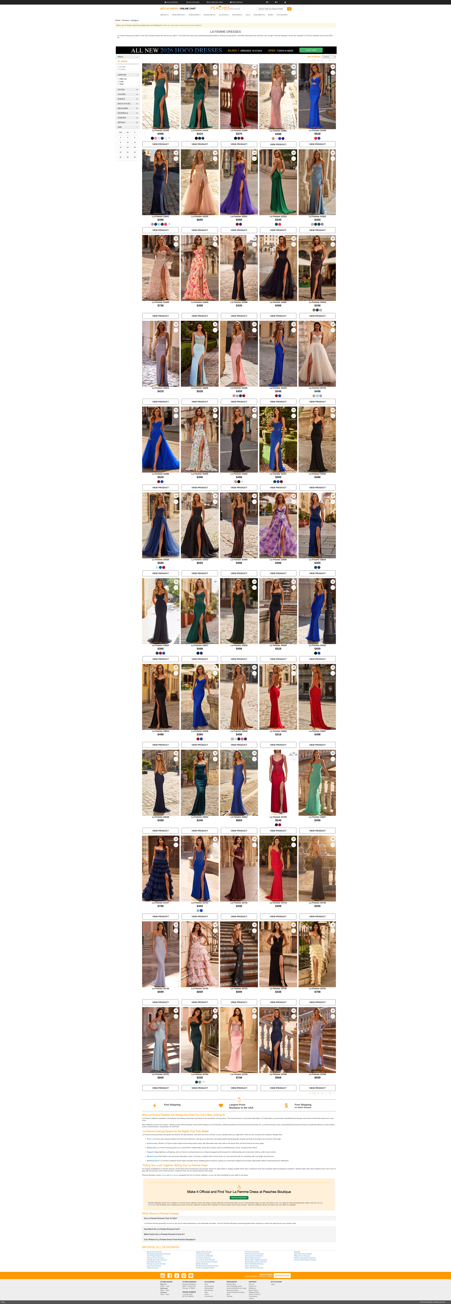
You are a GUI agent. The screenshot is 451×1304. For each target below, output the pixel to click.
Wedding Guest (153, 1161)
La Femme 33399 (239, 130)
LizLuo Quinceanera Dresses (207, 1262)
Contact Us (252, 1286)
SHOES (270, 15)
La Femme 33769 (278, 817)
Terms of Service (254, 1294)
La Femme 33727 (160, 903)
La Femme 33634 (160, 731)
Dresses (125, 20)
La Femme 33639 (239, 731)
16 (128, 147)
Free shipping (237, 2)
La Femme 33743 (239, 988)
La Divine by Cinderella (204, 1256)
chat (280, 1203)
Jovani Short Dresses (204, 1252)
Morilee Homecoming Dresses (207, 1266)
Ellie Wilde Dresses (154, 1262)
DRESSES (164, 15)
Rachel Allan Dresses (253, 1258)
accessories (174, 1175)
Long (121, 81)
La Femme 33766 (278, 1074)
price (120, 57)
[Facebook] (169, 1275)
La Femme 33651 (160, 216)
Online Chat (188, 8)
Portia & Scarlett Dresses (205, 1268)
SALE (247, 15)
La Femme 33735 (317, 903)
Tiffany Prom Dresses (302, 1256)
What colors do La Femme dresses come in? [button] (164, 1234)
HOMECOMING (194, 15)
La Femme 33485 (278, 131)
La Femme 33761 (160, 1074)
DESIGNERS (236, 15)
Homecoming (152, 1143)
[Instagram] (162, 1275)
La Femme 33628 (239, 645)
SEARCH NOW (282, 1275)
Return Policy (253, 1290)
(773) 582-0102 (187, 1294)
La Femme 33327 (278, 474)
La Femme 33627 (199, 645)
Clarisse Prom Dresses (155, 1258)
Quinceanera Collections (254, 1256)
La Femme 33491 (278, 302)
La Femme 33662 (239, 817)
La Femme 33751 (317, 988)
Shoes (207, 1294)
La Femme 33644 (278, 731)
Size (120, 127)
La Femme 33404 (199, 302)
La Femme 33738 (160, 988)
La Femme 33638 (199, 731)
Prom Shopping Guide (234, 1286)
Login (273, 1284)
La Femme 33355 (160, 130)
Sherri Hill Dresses (252, 1266)
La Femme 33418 (317, 302)
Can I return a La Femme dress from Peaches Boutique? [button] (170, 1240)
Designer (134, 20)
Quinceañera (209, 1288)
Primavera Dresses (252, 1252)
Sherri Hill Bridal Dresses (254, 1264)
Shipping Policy (254, 1292)
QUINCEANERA (209, 15)
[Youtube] (191, 1275)
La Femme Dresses (203, 1258)
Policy (3, 1302)
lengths (122, 75)
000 (120, 132)
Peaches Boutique (427, 1302)
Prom (149, 1139)
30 (135, 157)
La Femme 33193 (278, 216)
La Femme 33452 (239, 474)
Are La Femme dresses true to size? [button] (160, 1218)
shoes (163, 1175)
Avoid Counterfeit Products (236, 1292)
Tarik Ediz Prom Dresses (303, 1254)
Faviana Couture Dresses (156, 1264)
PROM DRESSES (178, 15)
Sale (206, 1292)
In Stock (122, 69)
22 (128, 152)
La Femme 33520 (317, 474)
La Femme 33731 (199, 903)
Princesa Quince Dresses (254, 1254)
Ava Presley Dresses (154, 1256)
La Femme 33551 (239, 216)
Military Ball (151, 1148)
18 (135, 147)
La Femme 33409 (160, 302)
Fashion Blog (231, 1284)
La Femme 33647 (317, 731)
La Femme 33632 (317, 645)
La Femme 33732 (239, 903)
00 (128, 132)
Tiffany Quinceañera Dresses (305, 1258)
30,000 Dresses (172, 2)
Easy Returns (193, 2)
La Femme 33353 (199, 559)
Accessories (209, 1296)
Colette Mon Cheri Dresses (157, 1260)
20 (121, 152)
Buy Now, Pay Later (215, 2)
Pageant (150, 1152)
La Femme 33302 (278, 388)
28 (128, 157)
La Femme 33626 (160, 645)
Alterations (252, 1288)
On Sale (122, 67)
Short (121, 84)
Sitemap (229, 1296)
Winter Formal (152, 1156)
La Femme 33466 (239, 559)
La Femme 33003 (160, 388)
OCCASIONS (223, 15)
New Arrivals (259, 15)
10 (128, 142)
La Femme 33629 (278, 645)
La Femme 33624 (317, 559)
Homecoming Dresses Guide (236, 1288)
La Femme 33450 (199, 474)
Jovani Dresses (152, 1268)
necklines (123, 108)
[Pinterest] (183, 1275)
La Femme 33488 (160, 474)
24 (135, 152)
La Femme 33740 (199, 988)
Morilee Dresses (202, 1264)
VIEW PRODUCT (160, 144)
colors (121, 94)
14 (121, 147)
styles (121, 90)
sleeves (122, 118)
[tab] (239, 1218)
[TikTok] (176, 1275)
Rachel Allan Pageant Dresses (256, 1260)
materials (123, 113)
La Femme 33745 (278, 988)
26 (121, 157)
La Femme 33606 (278, 559)
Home (117, 20)
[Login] (285, 2)
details (121, 122)
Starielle (297, 1252)
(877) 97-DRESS (188, 1296)
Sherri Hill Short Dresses (254, 1268)
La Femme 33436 (160, 559)
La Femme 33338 (317, 130)
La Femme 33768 (317, 1074)
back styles (124, 104)
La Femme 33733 (278, 903)
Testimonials (253, 1296)
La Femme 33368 (239, 302)
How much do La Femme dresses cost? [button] (162, 1229)
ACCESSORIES (282, 15)
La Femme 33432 (199, 216)
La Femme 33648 (160, 817)
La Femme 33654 (199, 817)
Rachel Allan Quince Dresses (255, 1262)
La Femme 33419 (199, 130)
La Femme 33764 (199, 1074)
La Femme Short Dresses (205, 1260)
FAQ (228, 1294)
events (121, 99)
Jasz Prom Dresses (154, 1266)
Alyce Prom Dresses (154, 1252)
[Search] (289, 9)
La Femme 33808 (199, 388)
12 (135, 142)
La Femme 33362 (317, 216)
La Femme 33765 (239, 1074)
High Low (123, 79)
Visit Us (251, 1284)
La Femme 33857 (317, 817)
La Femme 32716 (317, 388)
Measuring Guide (232, 1290)
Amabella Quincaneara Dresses (158, 1254)
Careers (251, 1298)
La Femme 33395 (239, 388)
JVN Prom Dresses (203, 1254)
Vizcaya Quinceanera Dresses (305, 1260)
